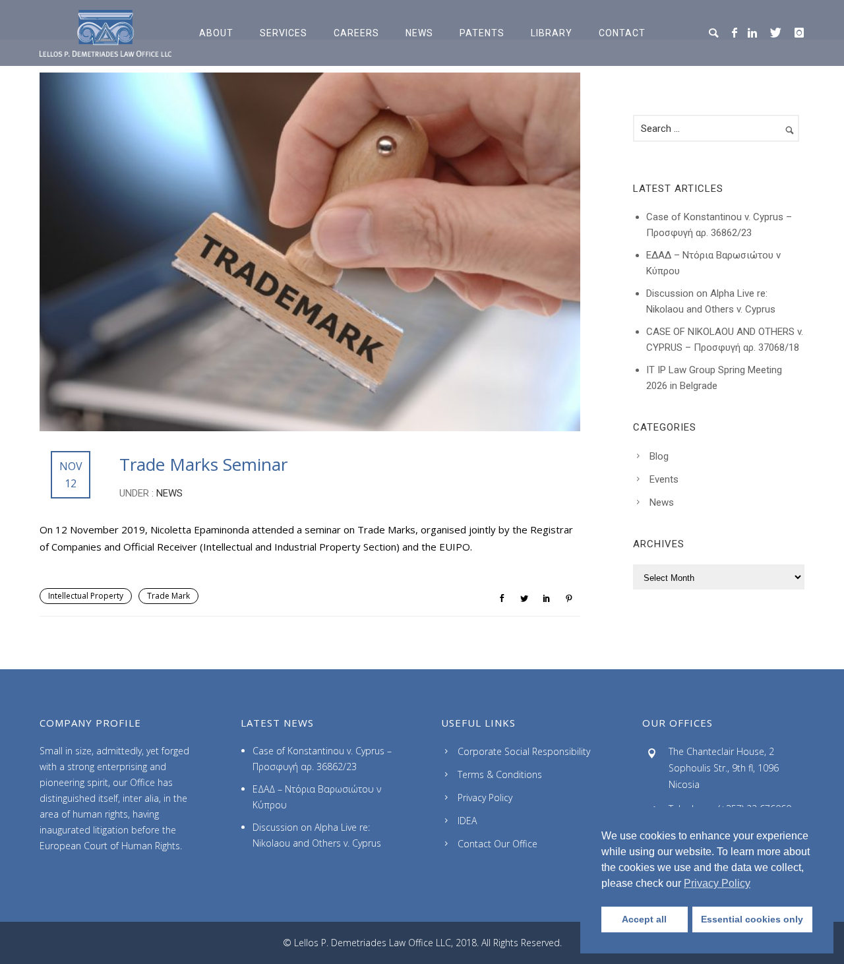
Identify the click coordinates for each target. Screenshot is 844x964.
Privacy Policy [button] (717, 883)
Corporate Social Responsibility (524, 751)
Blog (659, 456)
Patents (482, 33)
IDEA (467, 820)
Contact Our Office (497, 843)
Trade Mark (168, 595)
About (216, 33)
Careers (356, 33)
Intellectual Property (85, 595)
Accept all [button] (644, 919)
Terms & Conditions (500, 774)
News (419, 33)
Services (283, 33)
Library (551, 33)
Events (663, 479)
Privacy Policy (485, 797)
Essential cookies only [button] (752, 919)
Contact (622, 33)
